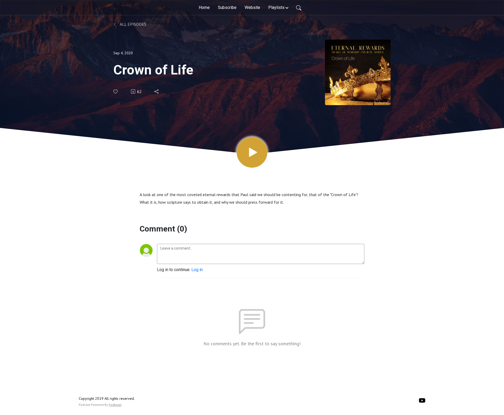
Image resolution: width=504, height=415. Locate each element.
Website (252, 7)
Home (204, 7)
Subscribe (227, 7)
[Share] (157, 91)
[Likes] (116, 91)
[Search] (298, 7)
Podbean (115, 405)
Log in (197, 269)
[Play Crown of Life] (252, 152)
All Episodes (132, 24)
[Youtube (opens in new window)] (422, 400)
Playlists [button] (276, 7)
